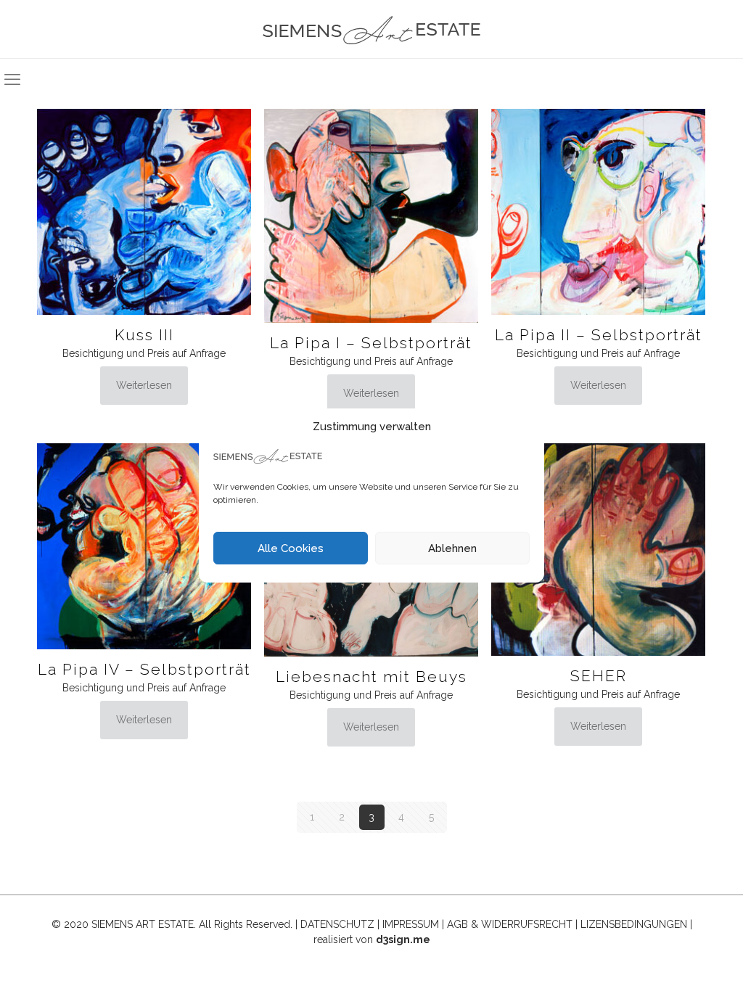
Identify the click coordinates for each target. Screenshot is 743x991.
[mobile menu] (12, 79)
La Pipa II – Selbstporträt (598, 335)
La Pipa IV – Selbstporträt (144, 669)
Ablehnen (452, 548)
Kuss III (144, 335)
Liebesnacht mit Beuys (371, 676)
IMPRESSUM (410, 924)
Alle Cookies (291, 548)
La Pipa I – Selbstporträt (371, 343)
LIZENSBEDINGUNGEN (633, 924)
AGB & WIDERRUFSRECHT (509, 924)
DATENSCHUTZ (337, 924)
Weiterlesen (144, 385)
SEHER (598, 676)
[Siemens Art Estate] (371, 29)
